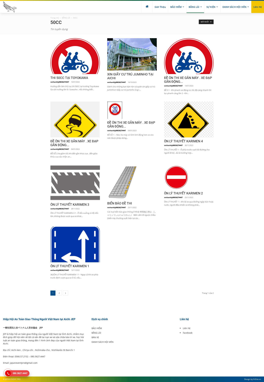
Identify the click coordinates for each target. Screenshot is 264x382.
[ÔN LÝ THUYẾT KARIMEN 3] (75, 183)
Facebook (187, 332)
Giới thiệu (160, 6)
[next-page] (65, 293)
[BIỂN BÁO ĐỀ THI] (132, 182)
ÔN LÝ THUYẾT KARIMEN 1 (69, 266)
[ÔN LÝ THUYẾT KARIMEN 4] (189, 119)
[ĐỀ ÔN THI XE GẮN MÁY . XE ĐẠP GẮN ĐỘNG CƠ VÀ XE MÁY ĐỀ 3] (189, 56)
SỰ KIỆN (210, 6)
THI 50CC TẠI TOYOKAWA (69, 78)
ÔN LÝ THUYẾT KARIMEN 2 (183, 193)
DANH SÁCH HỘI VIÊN (234, 6)
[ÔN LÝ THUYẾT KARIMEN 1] (75, 244)
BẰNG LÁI (194, 6)
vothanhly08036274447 (59, 82)
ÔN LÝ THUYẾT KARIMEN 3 (69, 204)
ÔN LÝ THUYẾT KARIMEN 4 (183, 141)
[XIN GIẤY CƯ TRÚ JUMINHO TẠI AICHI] (132, 54)
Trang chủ (54, 17)
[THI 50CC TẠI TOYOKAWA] (75, 56)
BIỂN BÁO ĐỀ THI (119, 203)
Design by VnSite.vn (252, 379)
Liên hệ (257, 6)
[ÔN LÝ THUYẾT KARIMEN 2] (189, 177)
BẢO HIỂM (176, 6)
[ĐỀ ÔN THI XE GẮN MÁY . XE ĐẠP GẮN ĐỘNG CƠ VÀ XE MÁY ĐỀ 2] (75, 119)
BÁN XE (95, 337)
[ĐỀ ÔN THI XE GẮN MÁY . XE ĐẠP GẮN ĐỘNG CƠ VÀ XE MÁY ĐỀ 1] (132, 110)
